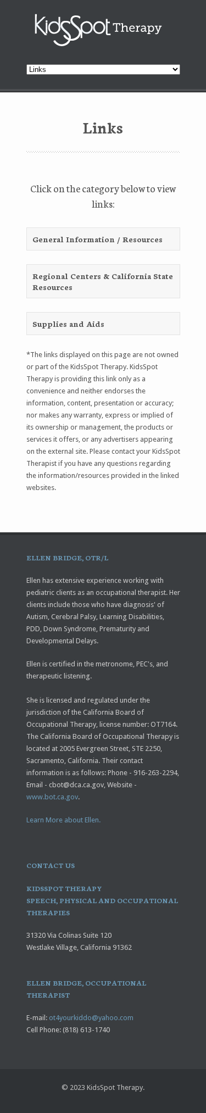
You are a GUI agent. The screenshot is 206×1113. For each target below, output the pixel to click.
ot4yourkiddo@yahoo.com (91, 1018)
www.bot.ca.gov (52, 797)
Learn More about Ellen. (63, 820)
